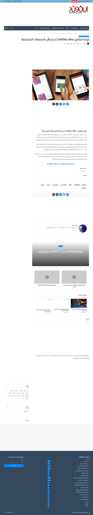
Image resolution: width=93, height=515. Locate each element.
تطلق (14, 393)
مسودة (27, 398)
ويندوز (87, 501)
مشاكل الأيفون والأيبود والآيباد (82, 489)
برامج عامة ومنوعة (84, 463)
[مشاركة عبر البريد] (57, 104)
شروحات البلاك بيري (83, 494)
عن (15, 395)
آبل (24, 390)
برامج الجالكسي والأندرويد (67, 33)
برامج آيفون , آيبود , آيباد (83, 480)
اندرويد (16, 390)
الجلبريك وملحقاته (84, 487)
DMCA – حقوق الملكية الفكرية (58, 28)
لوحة (42, 185)
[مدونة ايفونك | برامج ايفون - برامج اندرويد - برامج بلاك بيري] (78, 10)
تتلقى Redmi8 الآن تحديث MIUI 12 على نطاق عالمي (60, 251)
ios (27, 390)
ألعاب (87, 506)
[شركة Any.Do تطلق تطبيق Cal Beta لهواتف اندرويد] (42, 303)
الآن (70, 185)
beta (83, 185)
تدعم (48, 185)
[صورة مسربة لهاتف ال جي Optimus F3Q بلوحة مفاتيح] (61, 303)
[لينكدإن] (60, 104)
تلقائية (10, 393)
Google (27, 420)
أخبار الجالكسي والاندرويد (79, 33)
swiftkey (76, 185)
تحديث (27, 393)
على (19, 395)
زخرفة (36, 28)
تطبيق (18, 393)
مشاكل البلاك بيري (84, 499)
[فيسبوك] (67, 104)
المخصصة (63, 185)
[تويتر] (64, 104)
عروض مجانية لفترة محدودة (81, 482)
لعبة (9, 395)
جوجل (27, 395)
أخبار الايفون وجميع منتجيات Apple (81, 477)
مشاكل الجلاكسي (84, 475)
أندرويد (20, 390)
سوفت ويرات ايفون (84, 28)
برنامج (12, 390)
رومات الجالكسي (84, 473)
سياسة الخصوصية (74, 28)
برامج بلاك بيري (84, 497)
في (12, 395)
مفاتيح (83, 188)
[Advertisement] (32, 14)
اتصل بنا (67, 28)
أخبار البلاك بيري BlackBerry (82, 492)
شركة (23, 395)
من (23, 398)
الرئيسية (86, 33)
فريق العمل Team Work (45, 28)
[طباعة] (53, 104)
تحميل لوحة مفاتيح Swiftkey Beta (60, 164)
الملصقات (55, 185)
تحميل (23, 393)
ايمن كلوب (84, 43)
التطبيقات (86, 504)
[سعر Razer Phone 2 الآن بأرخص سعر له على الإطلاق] (79, 303)
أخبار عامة (60, 246)
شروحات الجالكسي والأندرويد (82, 470)
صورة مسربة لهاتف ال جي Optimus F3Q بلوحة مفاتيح (61, 310)
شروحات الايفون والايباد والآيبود (81, 485)
